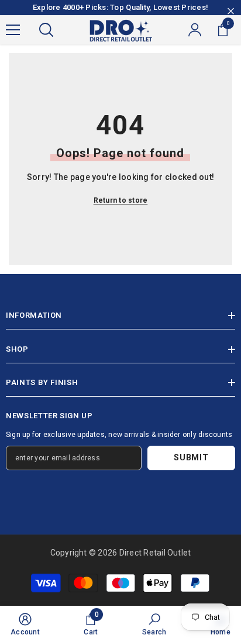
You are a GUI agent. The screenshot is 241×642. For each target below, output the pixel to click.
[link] (25, 624)
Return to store (121, 200)
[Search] (46, 30)
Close (230, 11)
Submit (191, 458)
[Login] (194, 29)
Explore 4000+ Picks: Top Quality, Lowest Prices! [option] (120, 7)
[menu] (13, 30)
